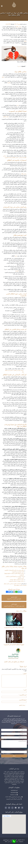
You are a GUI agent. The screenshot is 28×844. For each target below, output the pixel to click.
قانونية (8, 82)
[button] (2, 6)
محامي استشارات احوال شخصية (17, 579)
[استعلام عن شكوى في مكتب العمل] (14, 653)
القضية (16, 270)
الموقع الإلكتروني (22, 699)
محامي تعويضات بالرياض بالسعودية (16, 581)
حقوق (3, 77)
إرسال (14, 755)
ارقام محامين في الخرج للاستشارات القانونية (14, 570)
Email (25, 749)
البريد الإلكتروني (22, 694)
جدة (17, 105)
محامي (11, 583)
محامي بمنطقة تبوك (18, 585)
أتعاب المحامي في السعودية (18, 571)
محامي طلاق (18, 26)
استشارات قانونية (17, 583)
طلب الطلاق (6, 116)
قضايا (25, 41)
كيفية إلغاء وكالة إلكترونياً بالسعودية (14, 627)
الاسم (24, 689)
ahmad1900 (8, 24)
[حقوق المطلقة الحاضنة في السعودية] (14, 636)
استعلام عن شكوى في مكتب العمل (14, 661)
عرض (19, 66)
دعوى (16, 255)
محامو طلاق (23, 173)
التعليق (24, 673)
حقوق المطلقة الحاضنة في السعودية (14, 644)
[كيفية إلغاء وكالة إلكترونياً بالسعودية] (14, 619)
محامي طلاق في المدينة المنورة (11, 157)
